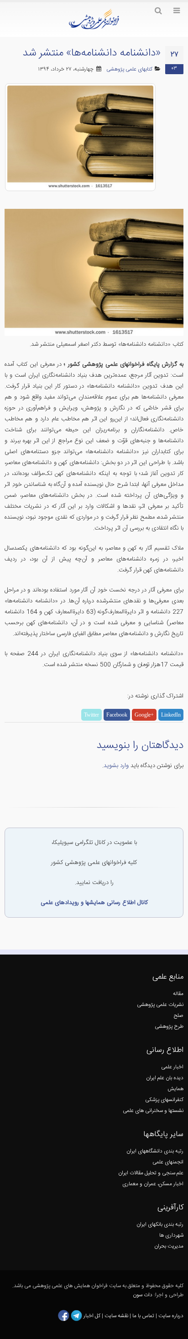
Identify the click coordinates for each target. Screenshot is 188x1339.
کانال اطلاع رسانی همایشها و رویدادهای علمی (94, 903)
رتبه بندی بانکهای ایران (159, 1224)
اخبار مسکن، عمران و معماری (152, 1184)
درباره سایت (170, 1316)
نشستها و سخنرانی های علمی (153, 1111)
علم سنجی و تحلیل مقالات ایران (150, 1173)
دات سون (142, 1295)
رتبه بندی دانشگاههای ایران (154, 1151)
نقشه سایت (117, 1316)
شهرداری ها (171, 1235)
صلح (178, 1015)
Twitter (91, 715)
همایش (175, 1089)
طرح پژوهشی (169, 1026)
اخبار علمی (172, 1067)
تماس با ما (142, 1316)
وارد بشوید (116, 766)
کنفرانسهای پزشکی (164, 1100)
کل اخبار (92, 1316)
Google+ (144, 715)
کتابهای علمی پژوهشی (129, 69)
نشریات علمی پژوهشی (160, 1004)
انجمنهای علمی (167, 1162)
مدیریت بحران (168, 1246)
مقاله (178, 994)
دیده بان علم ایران (164, 1078)
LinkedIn (171, 715)
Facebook (116, 715)
